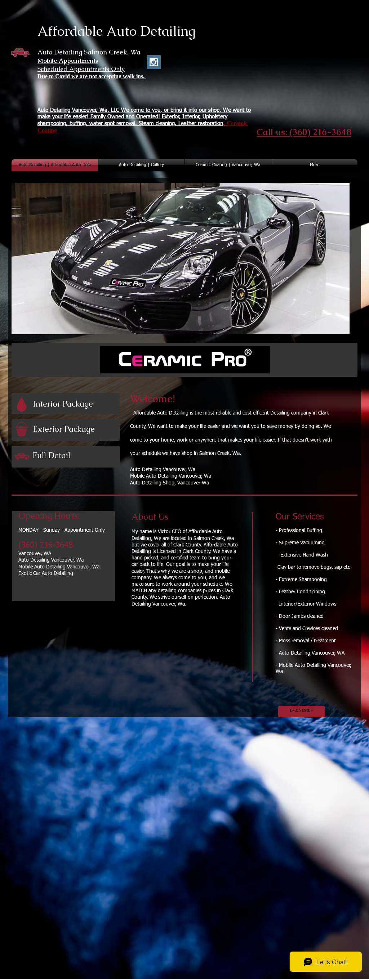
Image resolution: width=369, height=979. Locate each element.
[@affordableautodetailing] (154, 62)
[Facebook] (136, 62)
